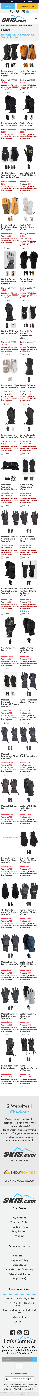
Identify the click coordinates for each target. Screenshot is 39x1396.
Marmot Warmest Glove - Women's (28, 700)
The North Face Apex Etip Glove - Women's (9, 911)
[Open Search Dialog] (11, 11)
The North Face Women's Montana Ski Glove (27, 334)
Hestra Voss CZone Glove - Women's (10, 386)
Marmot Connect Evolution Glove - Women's (9, 1015)
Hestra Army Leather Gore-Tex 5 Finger (9, 73)
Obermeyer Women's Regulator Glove (9, 486)
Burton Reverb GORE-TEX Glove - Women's (29, 964)
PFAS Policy (18, 1389)
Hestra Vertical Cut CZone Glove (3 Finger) (9, 226)
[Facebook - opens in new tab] (12, 1332)
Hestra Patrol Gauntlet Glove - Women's (28, 226)
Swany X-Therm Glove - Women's (28, 386)
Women (8, 25)
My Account (19, 1217)
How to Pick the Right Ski (19, 1298)
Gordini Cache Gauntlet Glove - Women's (9, 281)
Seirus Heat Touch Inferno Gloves (9, 1066)
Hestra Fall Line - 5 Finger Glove (28, 72)
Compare (7, 92)
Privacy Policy (8, 1384)
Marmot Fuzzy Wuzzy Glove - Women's (27, 486)
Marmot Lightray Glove (9, 807)
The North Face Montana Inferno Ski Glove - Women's (28, 591)
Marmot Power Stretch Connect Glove (27, 538)
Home (3, 25)
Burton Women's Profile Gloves (27, 124)
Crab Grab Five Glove (8, 648)
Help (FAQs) (19, 1278)
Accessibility (29, 1389)
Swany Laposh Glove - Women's (9, 436)
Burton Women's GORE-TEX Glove (9, 124)
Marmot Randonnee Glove (28, 755)
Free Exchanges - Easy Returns (19, 2)
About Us (19, 1321)
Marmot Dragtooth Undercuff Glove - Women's (10, 703)
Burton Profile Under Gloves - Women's (27, 649)
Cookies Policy (20, 1384)
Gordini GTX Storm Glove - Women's (10, 332)
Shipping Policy (20, 1260)
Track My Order (19, 1222)
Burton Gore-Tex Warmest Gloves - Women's (10, 590)
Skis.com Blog (19, 1317)
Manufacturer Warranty (19, 1269)
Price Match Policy (19, 1274)
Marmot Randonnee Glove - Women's (9, 756)
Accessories (16, 25)
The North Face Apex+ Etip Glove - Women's (28, 860)
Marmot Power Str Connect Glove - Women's (9, 538)
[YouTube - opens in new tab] (26, 1332)
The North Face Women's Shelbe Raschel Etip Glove (10, 175)
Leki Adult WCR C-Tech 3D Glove (28, 174)
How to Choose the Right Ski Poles (19, 1311)
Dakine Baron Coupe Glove (26, 280)
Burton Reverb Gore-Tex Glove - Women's (9, 860)
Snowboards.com (27, 6)
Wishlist (19, 1236)
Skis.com (8, 6)
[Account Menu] (17, 11)
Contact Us (19, 1255)
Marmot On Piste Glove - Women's (9, 962)
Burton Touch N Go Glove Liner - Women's (29, 1015)
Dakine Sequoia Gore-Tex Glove (27, 436)
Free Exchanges (19, 1227)
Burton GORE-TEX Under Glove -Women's (28, 808)
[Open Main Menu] (32, 18)
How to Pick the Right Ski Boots (19, 1304)
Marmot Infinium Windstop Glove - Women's (28, 911)
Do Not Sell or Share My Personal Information (20, 1385)
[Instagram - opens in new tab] (19, 1332)
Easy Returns (19, 1231)
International (19, 1265)
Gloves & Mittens (26, 25)
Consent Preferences (19, 1373)
